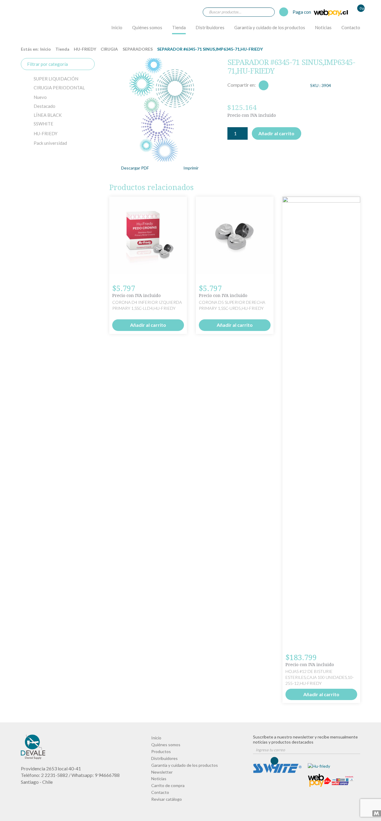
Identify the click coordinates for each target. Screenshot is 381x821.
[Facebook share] (263, 85)
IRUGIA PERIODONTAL (59, 87)
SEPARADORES (138, 49)
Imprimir (191, 167)
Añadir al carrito (276, 133)
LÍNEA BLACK (48, 115)
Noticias (323, 27)
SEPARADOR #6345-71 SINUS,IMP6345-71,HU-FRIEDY (37, 23)
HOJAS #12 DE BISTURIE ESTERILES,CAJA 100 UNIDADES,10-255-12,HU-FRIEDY (319, 677)
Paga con (302, 12)
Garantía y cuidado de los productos (269, 27)
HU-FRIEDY (85, 49)
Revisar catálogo (166, 799)
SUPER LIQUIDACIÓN (56, 78)
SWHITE (43, 123)
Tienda (179, 27)
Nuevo (40, 97)
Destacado (44, 106)
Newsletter (162, 772)
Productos (161, 751)
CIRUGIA (109, 49)
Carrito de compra (168, 785)
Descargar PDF (135, 167)
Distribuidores (210, 27)
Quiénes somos (147, 27)
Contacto (350, 27)
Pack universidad (50, 143)
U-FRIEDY (45, 133)
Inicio (116, 27)
